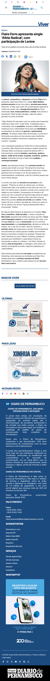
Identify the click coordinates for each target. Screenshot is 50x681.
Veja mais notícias (25, 286)
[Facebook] (6, 2)
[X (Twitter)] (18, 2)
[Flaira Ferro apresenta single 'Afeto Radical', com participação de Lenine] (2, 56)
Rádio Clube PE (12, 539)
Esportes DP (10, 533)
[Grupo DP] (25, 673)
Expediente (10, 570)
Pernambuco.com (13, 529)
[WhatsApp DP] (43, 2)
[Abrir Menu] (6, 7)
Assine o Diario (12, 563)
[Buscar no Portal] (41, 7)
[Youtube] (24, 2)
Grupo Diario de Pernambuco (20, 655)
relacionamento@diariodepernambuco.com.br (24, 519)
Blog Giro (9, 543)
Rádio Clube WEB (13, 536)
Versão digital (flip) (13, 556)
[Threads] (30, 2)
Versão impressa (12, 560)
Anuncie (9, 567)
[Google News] (36, 2)
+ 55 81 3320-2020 (14, 510)
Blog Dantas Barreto (14, 546)
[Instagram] (11, 2)
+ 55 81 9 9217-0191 (14, 512)
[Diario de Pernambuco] (25, 7)
